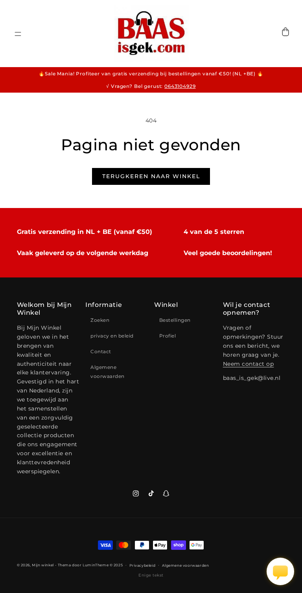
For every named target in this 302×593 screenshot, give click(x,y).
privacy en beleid (112, 336)
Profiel (167, 336)
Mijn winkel (43, 565)
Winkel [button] (166, 304)
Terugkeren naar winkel (151, 176)
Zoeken (99, 320)
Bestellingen (175, 320)
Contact (100, 351)
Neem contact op (248, 364)
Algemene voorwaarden (107, 371)
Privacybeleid (142, 565)
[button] (18, 38)
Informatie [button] (103, 304)
